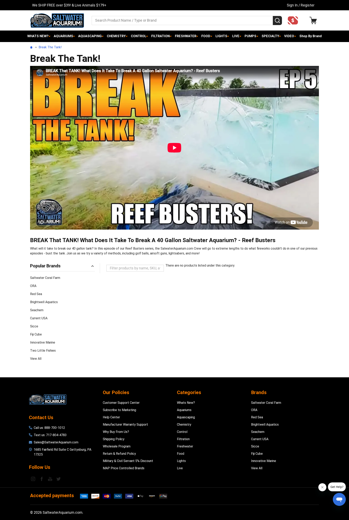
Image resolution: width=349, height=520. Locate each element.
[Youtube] (50, 478)
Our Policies (116, 392)
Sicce (34, 326)
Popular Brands (45, 265)
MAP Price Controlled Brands (123, 468)
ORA (33, 286)
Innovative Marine (42, 342)
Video (289, 36)
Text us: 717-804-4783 (50, 435)
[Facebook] (41, 478)
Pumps (250, 36)
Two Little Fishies (43, 350)
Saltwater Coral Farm (45, 278)
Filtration (160, 36)
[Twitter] (58, 478)
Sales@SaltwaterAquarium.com (56, 442)
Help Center (111, 417)
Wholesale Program (116, 446)
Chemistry (116, 36)
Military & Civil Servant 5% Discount (128, 461)
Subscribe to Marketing (119, 410)
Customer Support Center (121, 403)
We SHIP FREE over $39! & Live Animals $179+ (69, 5)
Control (138, 36)
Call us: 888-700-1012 (49, 428)
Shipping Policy (113, 439)
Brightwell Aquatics (44, 302)
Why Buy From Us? (116, 432)
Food (205, 36)
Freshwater (185, 36)
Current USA (38, 318)
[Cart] (314, 20)
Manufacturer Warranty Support (125, 424)
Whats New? (37, 36)
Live (235, 36)
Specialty (270, 36)
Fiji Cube (36, 334)
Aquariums (63, 36)
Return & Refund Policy (119, 454)
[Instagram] (33, 478)
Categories (189, 392)
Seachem (36, 310)
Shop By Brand (310, 36)
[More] (49, 36)
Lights (221, 36)
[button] (294, 20)
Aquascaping (90, 36)
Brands (259, 392)
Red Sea (36, 294)
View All (35, 359)
